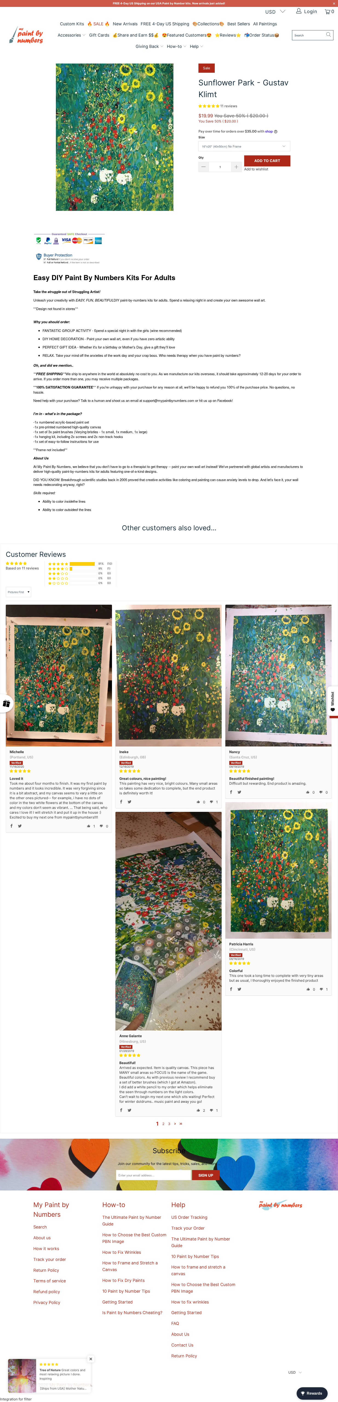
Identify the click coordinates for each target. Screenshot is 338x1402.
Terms (117, 728)
